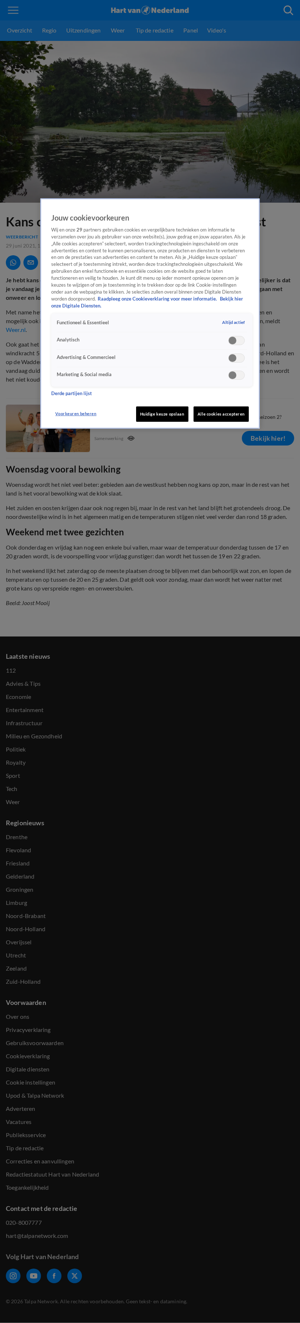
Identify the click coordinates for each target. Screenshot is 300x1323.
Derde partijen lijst (71, 393)
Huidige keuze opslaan (162, 414)
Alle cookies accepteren (221, 414)
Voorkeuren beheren (75, 413)
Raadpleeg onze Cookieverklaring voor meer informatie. (158, 299)
